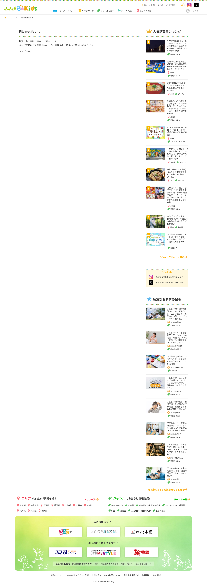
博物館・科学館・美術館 (149, 505)
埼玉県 (57, 505)
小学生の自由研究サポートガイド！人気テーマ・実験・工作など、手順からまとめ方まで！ (177, 239)
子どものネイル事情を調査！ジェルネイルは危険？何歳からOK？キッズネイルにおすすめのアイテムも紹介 (177, 337)
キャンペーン (88, 10)
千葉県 (46, 505)
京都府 (90, 505)
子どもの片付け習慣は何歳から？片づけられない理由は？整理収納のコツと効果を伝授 (177, 427)
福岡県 (44, 510)
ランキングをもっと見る (172, 257)
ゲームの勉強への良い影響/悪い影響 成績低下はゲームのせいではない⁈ (177, 472)
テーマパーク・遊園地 (175, 505)
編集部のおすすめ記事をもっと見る (166, 489)
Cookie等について (112, 575)
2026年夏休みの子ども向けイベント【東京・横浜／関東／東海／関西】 (177, 131)
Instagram (189, 5)
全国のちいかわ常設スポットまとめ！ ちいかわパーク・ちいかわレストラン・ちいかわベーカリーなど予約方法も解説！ (177, 107)
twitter (151, 282)
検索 (182, 5)
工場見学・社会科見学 (141, 510)
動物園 (123, 510)
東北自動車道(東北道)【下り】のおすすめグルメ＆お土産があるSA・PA (177, 86)
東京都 (23, 505)
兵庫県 (23, 510)
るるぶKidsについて (55, 575)
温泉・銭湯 (160, 510)
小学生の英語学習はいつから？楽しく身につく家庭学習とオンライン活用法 (177, 360)
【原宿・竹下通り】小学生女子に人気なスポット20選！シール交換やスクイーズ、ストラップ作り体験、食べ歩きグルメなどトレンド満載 (177, 195)
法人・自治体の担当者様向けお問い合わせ (113, 564)
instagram (151, 277)
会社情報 (157, 575)
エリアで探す (146, 10)
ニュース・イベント (66, 10)
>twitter (196, 5)
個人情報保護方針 (131, 575)
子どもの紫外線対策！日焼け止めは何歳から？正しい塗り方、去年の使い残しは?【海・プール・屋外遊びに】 (177, 313)
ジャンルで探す (107, 10)
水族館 (131, 505)
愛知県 (33, 510)
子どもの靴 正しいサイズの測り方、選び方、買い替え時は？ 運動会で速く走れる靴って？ (177, 382)
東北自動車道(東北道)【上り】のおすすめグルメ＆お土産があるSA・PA (177, 173)
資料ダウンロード (143, 564)
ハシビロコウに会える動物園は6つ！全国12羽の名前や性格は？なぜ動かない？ (177, 220)
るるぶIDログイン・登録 (78, 575)
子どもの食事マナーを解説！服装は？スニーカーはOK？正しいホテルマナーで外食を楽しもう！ (177, 449)
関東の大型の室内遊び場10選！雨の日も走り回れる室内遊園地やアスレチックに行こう (177, 65)
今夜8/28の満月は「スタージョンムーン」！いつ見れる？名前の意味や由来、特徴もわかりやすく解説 (177, 46)
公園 (113, 510)
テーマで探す (127, 10)
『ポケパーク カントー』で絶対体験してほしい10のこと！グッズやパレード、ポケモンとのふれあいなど (177, 153)
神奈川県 (34, 505)
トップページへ (27, 51)
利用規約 (146, 575)
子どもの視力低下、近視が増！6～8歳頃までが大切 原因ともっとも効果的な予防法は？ (177, 405)
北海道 (68, 505)
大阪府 (79, 505)
